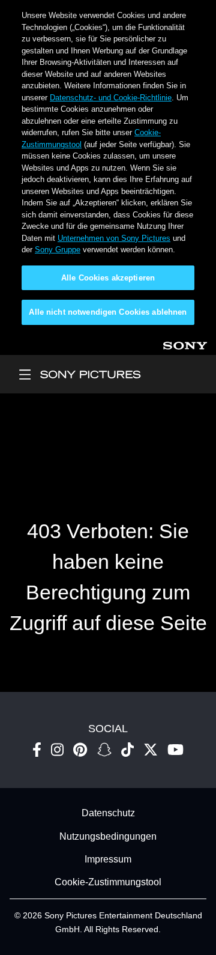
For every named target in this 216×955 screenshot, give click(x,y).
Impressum (108, 859)
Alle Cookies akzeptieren (108, 277)
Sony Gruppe (57, 249)
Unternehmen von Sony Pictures (114, 238)
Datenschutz (108, 813)
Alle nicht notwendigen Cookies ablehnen (108, 312)
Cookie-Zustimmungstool (108, 883)
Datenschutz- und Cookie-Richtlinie (111, 97)
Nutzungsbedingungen (108, 836)
